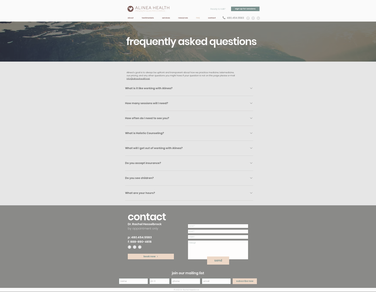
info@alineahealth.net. (138, 78)
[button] (130, 18)
